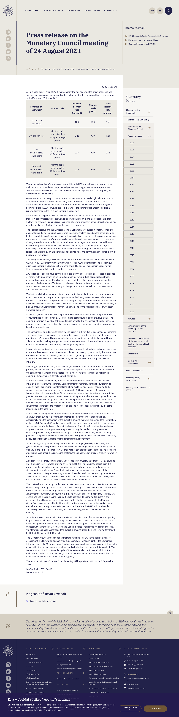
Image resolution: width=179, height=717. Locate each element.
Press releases (135, 136)
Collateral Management (34, 662)
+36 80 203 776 (133, 684)
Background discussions (133, 362)
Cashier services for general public (69, 661)
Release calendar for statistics (67, 691)
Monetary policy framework (133, 111)
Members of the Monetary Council (135, 127)
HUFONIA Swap (31, 670)
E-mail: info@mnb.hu (135, 669)
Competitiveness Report (97, 674)
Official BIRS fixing (32, 678)
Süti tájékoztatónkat (52, 710)
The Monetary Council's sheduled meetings (104, 678)
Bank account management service (69, 669)
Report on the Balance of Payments (101, 666)
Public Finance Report (96, 670)
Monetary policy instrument (35, 688)
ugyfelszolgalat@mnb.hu (136, 688)
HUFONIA (29, 666)
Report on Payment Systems (99, 662)
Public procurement (64, 665)
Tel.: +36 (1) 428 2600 (135, 661)
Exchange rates (31, 654)
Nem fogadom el (130, 708)
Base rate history (32, 658)
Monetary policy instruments (133, 379)
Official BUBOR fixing (33, 674)
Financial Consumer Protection (68, 679)
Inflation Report (94, 658)
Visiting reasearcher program (99, 692)
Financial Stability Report (97, 654)
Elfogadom (155, 709)
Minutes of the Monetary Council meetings (103, 688)
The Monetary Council (136, 120)
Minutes (131, 319)
